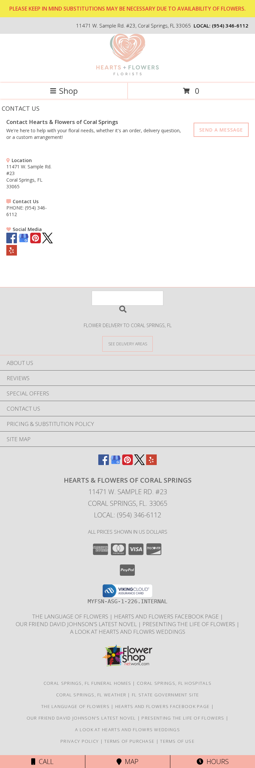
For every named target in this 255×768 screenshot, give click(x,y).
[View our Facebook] (11, 241)
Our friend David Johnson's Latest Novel (77, 624)
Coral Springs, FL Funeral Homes (87, 683)
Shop (68, 90)
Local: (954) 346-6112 (127, 514)
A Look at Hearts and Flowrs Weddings (127, 631)
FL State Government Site (165, 695)
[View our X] (47, 241)
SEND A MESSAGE (221, 130)
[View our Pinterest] (35, 241)
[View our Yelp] (11, 254)
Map (130, 761)
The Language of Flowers (71, 616)
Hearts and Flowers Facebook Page (167, 616)
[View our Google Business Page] (23, 241)
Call (44, 761)
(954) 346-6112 (230, 25)
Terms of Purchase (129, 741)
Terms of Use (177, 741)
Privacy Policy (79, 741)
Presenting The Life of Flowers (189, 624)
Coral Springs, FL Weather (91, 695)
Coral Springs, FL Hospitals (174, 683)
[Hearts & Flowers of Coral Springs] (127, 73)
